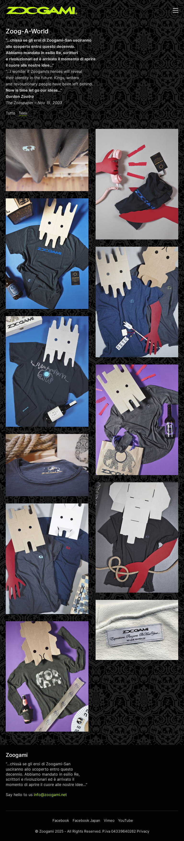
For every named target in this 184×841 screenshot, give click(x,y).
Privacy (143, 831)
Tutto (10, 113)
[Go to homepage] (42, 10)
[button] (175, 10)
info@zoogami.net (50, 794)
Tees (23, 113)
